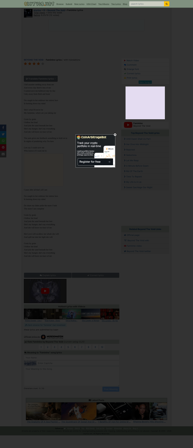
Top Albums (103, 4)
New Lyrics (79, 4)
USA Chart (91, 4)
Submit (69, 4)
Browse (60, 4)
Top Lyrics (116, 4)
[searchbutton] (166, 3)
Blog (125, 4)
